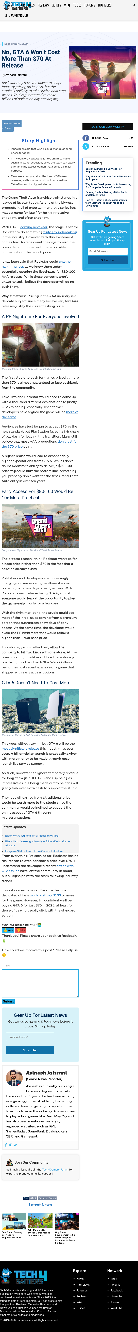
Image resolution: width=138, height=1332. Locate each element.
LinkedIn (116, 1296)
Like (131, 138)
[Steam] (15, 1145)
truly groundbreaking (60, 232)
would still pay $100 (45, 895)
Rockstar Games (47, 1198)
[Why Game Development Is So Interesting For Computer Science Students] (67, 1221)
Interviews (83, 1284)
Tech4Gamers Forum (55, 1169)
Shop (114, 1279)
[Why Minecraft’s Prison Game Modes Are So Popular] (40, 1220)
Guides (56, 5)
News (8, 5)
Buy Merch (105, 5)
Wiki (67, 5)
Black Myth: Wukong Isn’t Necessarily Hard (32, 835)
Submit (8, 1001)
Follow (128, 146)
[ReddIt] (74, 126)
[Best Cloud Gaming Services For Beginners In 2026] (14, 1221)
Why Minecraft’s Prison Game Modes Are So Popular (39, 1233)
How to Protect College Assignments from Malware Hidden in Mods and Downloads (106, 203)
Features (82, 1290)
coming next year (33, 227)
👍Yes (8, 930)
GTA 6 (33, 1198)
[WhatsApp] (66, 126)
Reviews (43, 5)
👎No (20, 930)
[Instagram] (10, 1145)
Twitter (115, 1302)
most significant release (20, 748)
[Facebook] (50, 126)
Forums (89, 5)
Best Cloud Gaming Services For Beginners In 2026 (12, 1235)
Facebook (117, 1290)
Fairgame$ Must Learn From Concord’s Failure (34, 851)
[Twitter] (58, 126)
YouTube (116, 1308)
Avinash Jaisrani (16, 75)
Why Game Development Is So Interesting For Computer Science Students (65, 1237)
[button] (134, 5)
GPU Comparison (16, 15)
